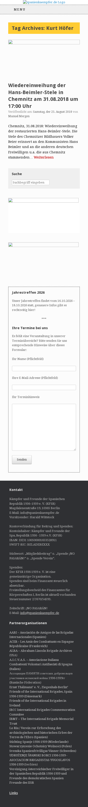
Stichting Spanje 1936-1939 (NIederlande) (39, 742)
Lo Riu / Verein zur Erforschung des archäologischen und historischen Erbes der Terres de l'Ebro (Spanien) (41, 732)
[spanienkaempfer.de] (44, 2)
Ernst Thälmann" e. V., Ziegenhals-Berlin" (38, 687)
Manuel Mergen (19, 116)
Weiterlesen (44, 157)
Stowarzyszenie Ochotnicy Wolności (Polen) (40, 746)
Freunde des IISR (21, 782)
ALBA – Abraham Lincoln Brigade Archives (40, 650)
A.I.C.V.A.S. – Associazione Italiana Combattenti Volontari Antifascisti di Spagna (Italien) (40, 664)
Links (13, 793)
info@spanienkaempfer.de (39, 613)
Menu (20, 9)
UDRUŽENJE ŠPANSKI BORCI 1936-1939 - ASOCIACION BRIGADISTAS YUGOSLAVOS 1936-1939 (39, 760)
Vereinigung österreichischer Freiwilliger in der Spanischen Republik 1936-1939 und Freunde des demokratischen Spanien (41, 773)
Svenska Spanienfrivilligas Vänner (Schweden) (42, 751)
